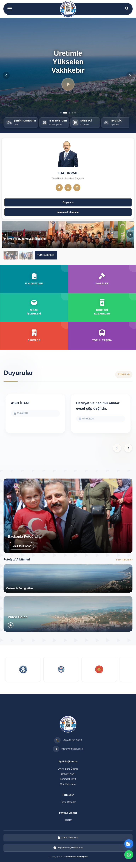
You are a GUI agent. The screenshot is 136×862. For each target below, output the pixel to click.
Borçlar (68, 820)
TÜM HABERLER (46, 255)
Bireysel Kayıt (68, 773)
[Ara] (126, 8)
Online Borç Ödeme (68, 768)
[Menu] (10, 8)
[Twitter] (68, 187)
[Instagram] (76, 187)
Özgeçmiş (68, 202)
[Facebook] (59, 187)
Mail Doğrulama (68, 784)
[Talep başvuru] (128, 843)
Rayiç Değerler (68, 802)
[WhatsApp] (128, 854)
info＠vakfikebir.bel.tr (72, 748)
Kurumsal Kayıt (68, 779)
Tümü (122, 374)
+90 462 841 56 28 (72, 740)
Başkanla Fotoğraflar (68, 212)
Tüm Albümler (124, 559)
